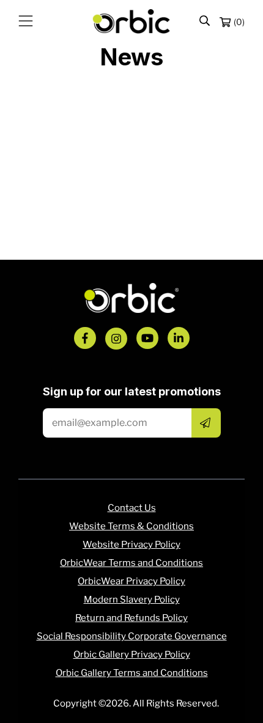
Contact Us (132, 507)
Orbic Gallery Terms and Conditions (132, 672)
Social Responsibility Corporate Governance (132, 636)
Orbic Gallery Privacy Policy (131, 654)
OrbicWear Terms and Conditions (131, 562)
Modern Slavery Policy (132, 599)
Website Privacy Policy (131, 544)
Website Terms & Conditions (131, 526)
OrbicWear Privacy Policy (131, 581)
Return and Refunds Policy (131, 617)
